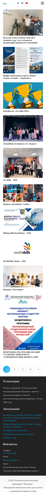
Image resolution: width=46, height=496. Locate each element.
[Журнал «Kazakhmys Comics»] (23, 193)
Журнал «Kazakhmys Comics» (16, 204)
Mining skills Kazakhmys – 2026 (17, 233)
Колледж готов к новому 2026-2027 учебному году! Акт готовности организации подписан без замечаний (20, 40)
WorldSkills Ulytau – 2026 (14, 261)
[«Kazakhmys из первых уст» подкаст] (23, 128)
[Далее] (38, 369)
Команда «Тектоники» (13, 289)
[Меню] (42, 3)
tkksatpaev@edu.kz (11, 460)
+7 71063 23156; (10, 453)
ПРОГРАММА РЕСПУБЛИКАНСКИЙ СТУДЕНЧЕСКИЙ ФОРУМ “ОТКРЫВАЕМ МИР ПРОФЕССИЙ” (21, 354)
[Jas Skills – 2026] (23, 163)
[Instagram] (18, 3)
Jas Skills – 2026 (10, 180)
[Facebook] (22, 3)
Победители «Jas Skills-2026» (16, 111)
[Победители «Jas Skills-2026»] (23, 95)
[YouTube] (27, 3)
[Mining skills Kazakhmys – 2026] (23, 219)
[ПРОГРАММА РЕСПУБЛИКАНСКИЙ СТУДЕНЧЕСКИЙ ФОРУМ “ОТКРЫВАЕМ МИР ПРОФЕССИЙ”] (23, 322)
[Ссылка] (4, 3)
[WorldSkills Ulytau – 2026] (23, 248)
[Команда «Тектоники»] (23, 276)
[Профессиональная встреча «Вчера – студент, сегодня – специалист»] (23, 60)
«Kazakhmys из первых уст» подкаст (20, 144)
